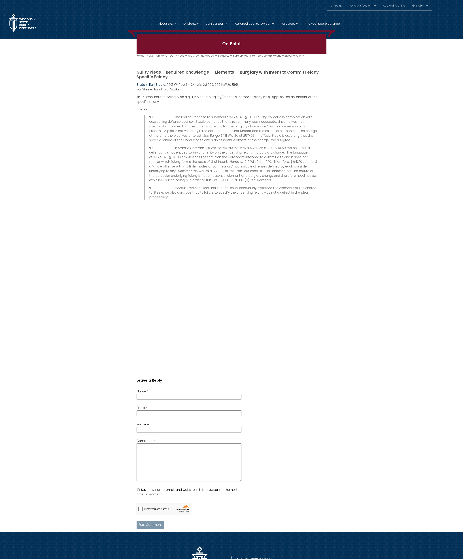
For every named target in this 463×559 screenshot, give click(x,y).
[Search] (449, 5)
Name (142, 391)
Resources (288, 24)
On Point (336, 5)
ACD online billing (394, 5)
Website (143, 424)
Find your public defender (323, 24)
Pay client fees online (362, 5)
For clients (189, 24)
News (150, 55)
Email (142, 408)
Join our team (216, 24)
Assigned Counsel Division (253, 24)
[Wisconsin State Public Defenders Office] (22, 33)
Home (140, 55)
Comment (146, 441)
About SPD (165, 24)
